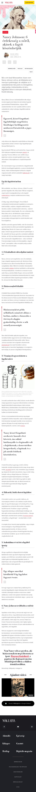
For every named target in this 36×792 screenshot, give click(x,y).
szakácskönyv (6, 195)
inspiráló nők (11, 68)
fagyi (31, 71)
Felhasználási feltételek (18, 766)
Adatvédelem (18, 771)
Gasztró (19, 743)
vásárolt (24, 152)
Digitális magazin (24, 751)
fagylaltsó (8, 469)
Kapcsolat (18, 776)
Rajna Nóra (14, 54)
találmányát (26, 173)
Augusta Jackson (28, 515)
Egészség (20, 735)
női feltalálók (29, 68)
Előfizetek (29, 2)
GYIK (18, 787)
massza (22, 426)
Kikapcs (6, 743)
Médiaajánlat (18, 782)
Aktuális (5, 32)
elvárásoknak (5, 345)
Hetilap (6, 751)
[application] (18, 687)
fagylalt (20, 68)
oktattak (11, 268)
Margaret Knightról (20, 656)
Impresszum (18, 761)
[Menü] (2, 2)
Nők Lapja (9, 2)
